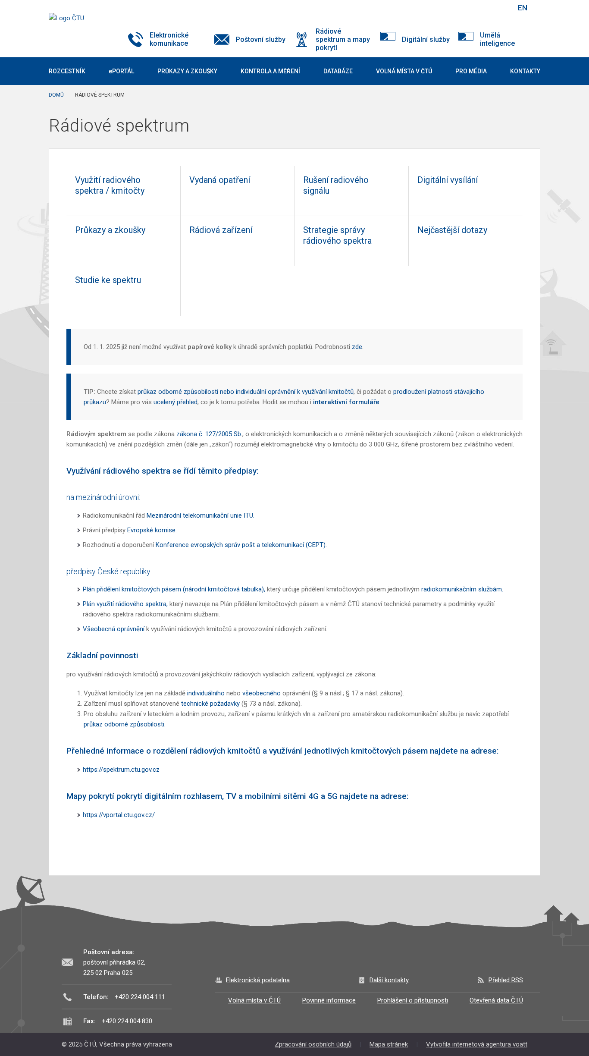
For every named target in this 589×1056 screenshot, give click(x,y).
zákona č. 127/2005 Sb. (209, 434)
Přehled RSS (506, 980)
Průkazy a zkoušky (187, 71)
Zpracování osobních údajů (313, 1044)
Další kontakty (389, 980)
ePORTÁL (121, 71)
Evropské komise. (152, 530)
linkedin (479, 7)
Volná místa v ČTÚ (254, 1000)
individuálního (206, 693)
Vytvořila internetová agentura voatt (476, 1044)
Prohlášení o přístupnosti (412, 1000)
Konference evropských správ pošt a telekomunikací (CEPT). (241, 545)
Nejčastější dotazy (452, 230)
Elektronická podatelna (258, 980)
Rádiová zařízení (220, 230)
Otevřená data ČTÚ (496, 1000)
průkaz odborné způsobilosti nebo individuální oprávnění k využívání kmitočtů (246, 392)
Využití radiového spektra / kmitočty (109, 185)
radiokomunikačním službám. (462, 589)
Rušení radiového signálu (336, 185)
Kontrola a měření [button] (270, 71)
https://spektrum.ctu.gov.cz (121, 769)
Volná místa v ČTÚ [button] (404, 71)
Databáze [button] (338, 71)
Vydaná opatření (219, 180)
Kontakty (525, 71)
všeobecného (261, 693)
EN (522, 7)
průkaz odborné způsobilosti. (125, 724)
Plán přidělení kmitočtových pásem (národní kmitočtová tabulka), (174, 589)
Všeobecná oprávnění (113, 629)
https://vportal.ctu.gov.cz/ (119, 815)
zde (357, 347)
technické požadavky (211, 703)
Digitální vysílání (447, 180)
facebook (449, 7)
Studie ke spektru (108, 280)
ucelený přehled (175, 402)
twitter (464, 7)
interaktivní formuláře (346, 402)
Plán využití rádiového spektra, (125, 604)
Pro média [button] (471, 71)
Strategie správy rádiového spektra (337, 235)
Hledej (500, 7)
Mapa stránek (389, 1044)
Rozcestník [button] (67, 71)
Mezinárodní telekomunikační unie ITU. (200, 515)
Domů (56, 95)
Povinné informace (329, 1000)
